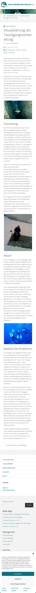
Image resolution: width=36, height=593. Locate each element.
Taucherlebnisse (8, 541)
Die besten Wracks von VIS (11, 520)
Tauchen (18, 50)
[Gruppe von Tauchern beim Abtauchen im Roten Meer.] (18, 333)
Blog (5, 476)
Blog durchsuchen (8, 502)
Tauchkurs (11, 53)
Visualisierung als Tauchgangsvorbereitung (16, 514)
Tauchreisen (8, 464)
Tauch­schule (8, 459)
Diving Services (9, 468)
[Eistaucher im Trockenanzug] (18, 232)
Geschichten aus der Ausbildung (12, 517)
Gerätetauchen (10, 50)
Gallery (6, 472)
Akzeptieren (18, 574)
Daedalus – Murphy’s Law (10, 526)
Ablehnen (18, 579)
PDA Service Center (9, 490)
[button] (33, 554)
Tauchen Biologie (8, 538)
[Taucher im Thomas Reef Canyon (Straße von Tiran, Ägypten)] (18, 109)
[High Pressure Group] (4, 4)
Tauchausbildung (12, 16)
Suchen (29, 505)
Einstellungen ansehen (18, 584)
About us (5, 488)
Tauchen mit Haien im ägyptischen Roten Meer (17, 523)
